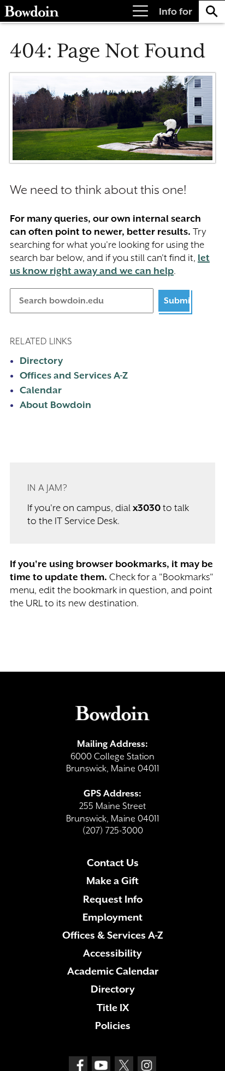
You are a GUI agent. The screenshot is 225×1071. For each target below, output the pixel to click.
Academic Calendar (112, 971)
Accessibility (112, 953)
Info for (175, 11)
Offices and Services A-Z (74, 375)
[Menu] (140, 11)
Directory (41, 360)
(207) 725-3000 (112, 830)
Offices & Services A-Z (112, 935)
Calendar (41, 390)
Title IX (113, 1007)
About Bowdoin (55, 404)
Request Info (113, 899)
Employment (112, 917)
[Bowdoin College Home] (31, 11)
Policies (113, 1025)
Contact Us (113, 862)
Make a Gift (112, 880)
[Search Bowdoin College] (212, 11)
